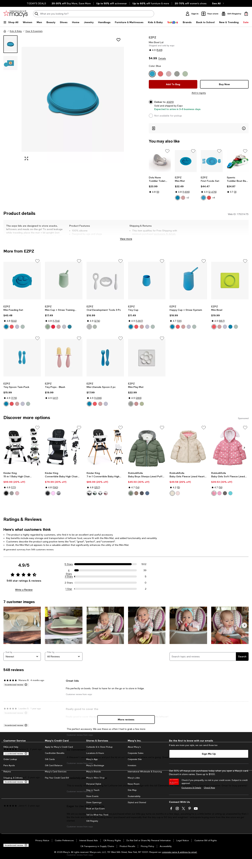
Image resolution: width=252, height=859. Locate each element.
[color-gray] (59, 493)
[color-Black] (6, 493)
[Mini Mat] (186, 161)
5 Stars (69, 564)
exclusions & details (165, 234)
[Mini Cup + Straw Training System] (63, 280)
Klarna (6, 753)
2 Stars (69, 582)
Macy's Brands (93, 771)
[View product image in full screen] (26, 158)
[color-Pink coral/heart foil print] (214, 493)
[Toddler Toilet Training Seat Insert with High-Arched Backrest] (160, 161)
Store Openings (93, 802)
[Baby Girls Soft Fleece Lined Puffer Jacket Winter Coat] (230, 447)
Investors (132, 765)
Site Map (132, 790)
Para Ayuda (9, 765)
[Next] (244, 161)
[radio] (177, 197)
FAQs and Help (10, 747)
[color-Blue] (178, 198)
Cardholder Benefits (54, 753)
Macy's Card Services (55, 771)
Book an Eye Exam (95, 808)
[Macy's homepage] (4, 31)
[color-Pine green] (131, 493)
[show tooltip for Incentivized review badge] (25, 684)
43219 (170, 102)
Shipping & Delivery (13, 778)
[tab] (10, 44)
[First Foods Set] (212, 161)
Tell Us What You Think (97, 815)
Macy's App (92, 759)
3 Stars (69, 576)
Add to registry (199, 93)
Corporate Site (135, 759)
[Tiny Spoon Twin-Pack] (22, 358)
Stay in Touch (92, 790)
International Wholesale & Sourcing (145, 771)
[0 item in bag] (246, 13)
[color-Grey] (12, 493)
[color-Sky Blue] (230, 493)
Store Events (92, 796)
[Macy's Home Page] (15, 13)
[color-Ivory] (172, 493)
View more (126, 238)
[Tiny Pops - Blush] (63, 358)
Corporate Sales (135, 753)
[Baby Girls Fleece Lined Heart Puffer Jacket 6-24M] (188, 447)
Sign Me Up (209, 753)
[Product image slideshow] (73, 99)
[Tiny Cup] (146, 280)
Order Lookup (10, 759)
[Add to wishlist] (118, 39)
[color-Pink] (17, 493)
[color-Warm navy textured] (147, 493)
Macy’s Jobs (134, 778)
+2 (188, 198)
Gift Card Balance (53, 765)
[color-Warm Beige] (136, 493)
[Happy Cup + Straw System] (188, 280)
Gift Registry (92, 821)
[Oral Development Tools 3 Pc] (105, 280)
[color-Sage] (23, 327)
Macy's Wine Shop (95, 778)
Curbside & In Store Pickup (99, 747)
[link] (160, 185)
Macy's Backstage (95, 765)
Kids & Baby (16, 31)
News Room (134, 784)
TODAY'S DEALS (36, 3)
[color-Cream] (131, 404)
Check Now (209, 788)
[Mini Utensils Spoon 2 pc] (105, 358)
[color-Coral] (209, 198)
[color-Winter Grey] (142, 493)
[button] (63, 99)
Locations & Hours (95, 753)
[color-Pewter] (17, 327)
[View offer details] (199, 128)
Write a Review (24, 589)
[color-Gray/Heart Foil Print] (225, 493)
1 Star (68, 588)
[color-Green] (95, 493)
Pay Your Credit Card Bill (57, 778)
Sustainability (134, 796)
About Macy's (134, 747)
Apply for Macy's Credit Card (59, 747)
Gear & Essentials (34, 31)
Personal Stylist (93, 784)
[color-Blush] (183, 198)
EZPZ (152, 37)
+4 (213, 198)
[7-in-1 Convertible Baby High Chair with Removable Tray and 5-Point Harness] (105, 447)
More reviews (126, 719)
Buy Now (224, 84)
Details (162, 58)
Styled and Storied (137, 802)
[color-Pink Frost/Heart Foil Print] (219, 493)
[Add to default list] (167, 151)
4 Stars (69, 570)
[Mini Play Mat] (146, 358)
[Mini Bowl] (230, 280)
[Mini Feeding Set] (22, 280)
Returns (7, 771)
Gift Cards (50, 759)
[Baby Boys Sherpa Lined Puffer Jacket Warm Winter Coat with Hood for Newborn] (146, 447)
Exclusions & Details (191, 788)
